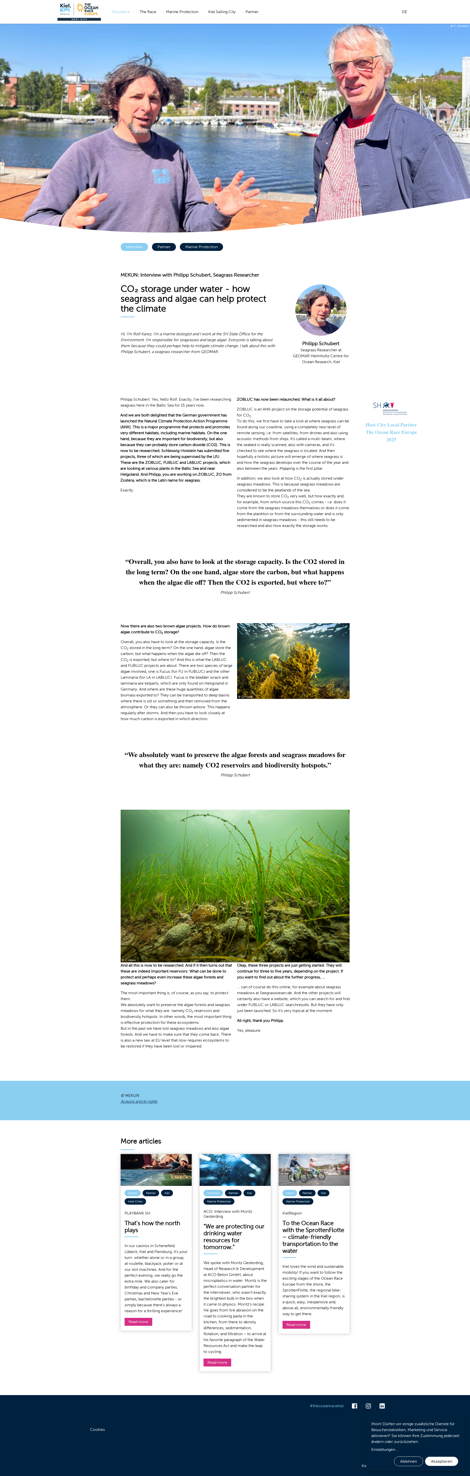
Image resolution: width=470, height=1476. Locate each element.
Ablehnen (408, 1461)
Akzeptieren (441, 1461)
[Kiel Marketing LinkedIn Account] (382, 1406)
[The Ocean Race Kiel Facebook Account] (354, 1406)
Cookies (97, 1429)
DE (404, 12)
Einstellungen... (384, 1449)
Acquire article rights (139, 1101)
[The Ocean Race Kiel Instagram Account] (368, 1406)
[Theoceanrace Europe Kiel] (79, 12)
